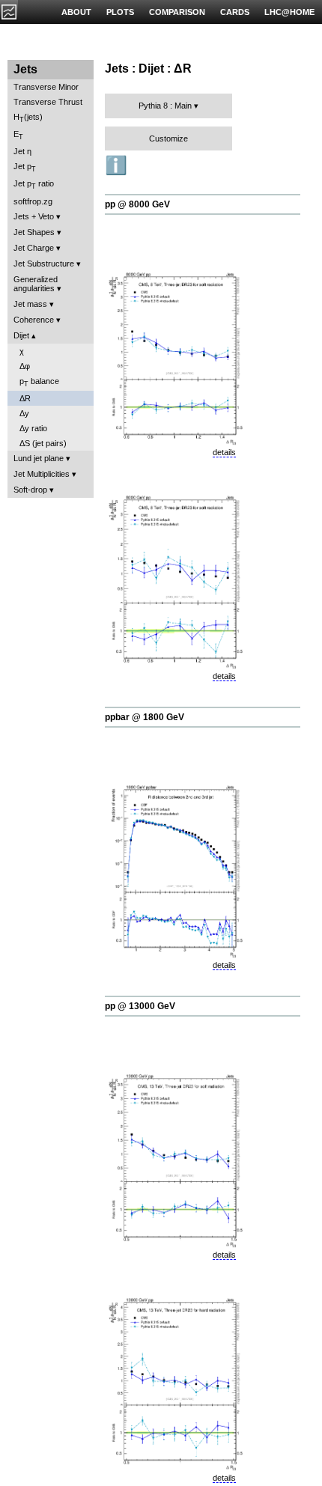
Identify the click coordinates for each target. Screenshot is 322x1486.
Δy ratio (33, 428)
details (224, 452)
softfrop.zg (32, 201)
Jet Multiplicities (41, 473)
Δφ (24, 366)
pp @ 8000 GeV (137, 204)
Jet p (24, 167)
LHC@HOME (289, 11)
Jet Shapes (34, 232)
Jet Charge (33, 247)
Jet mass (30, 303)
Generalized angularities (35, 284)
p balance (39, 382)
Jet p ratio (33, 184)
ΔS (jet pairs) (43, 443)
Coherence (33, 319)
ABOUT (76, 11)
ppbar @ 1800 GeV (144, 717)
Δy (24, 413)
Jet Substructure (43, 263)
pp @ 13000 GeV (140, 1006)
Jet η (22, 151)
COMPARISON (177, 11)
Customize (168, 138)
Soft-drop (30, 489)
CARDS (234, 11)
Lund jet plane (38, 458)
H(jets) (28, 118)
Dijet (21, 335)
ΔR (25, 398)
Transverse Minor (46, 86)
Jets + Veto (33, 216)
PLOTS (120, 11)
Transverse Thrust (47, 101)
